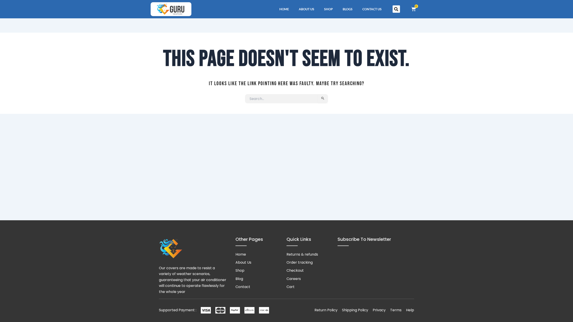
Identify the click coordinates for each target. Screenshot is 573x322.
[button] (396, 9)
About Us (306, 9)
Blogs (348, 9)
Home (284, 9)
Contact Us (372, 9)
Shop (328, 9)
